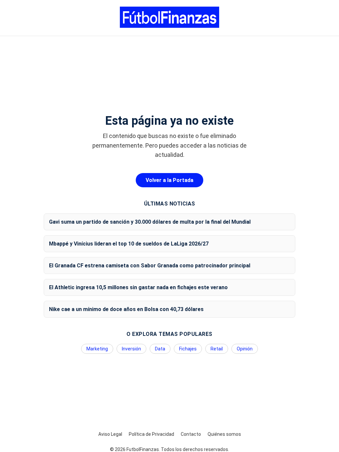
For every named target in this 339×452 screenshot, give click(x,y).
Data (160, 348)
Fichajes (188, 348)
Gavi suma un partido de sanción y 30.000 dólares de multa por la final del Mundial (150, 222)
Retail (217, 348)
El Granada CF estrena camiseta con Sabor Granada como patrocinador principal (149, 265)
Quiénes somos (224, 434)
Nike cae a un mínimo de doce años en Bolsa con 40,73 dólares (126, 309)
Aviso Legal (110, 434)
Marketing (97, 348)
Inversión (131, 348)
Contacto (191, 434)
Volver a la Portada (169, 180)
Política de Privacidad (151, 434)
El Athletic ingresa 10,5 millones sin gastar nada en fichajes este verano (138, 287)
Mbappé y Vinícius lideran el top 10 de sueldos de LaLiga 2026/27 (129, 244)
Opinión (245, 348)
